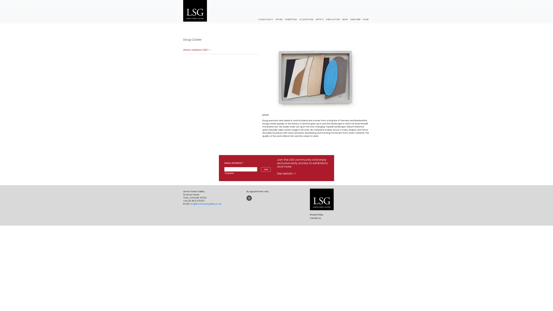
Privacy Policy (316, 214)
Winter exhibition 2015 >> (197, 50)
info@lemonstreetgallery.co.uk (205, 203)
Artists (320, 19)
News (345, 19)
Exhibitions (291, 19)
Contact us (315, 218)
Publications (333, 19)
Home (366, 19)
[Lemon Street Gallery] (195, 11)
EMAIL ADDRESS (234, 163)
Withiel (279, 19)
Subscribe (355, 19)
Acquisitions (306, 19)
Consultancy (265, 19)
